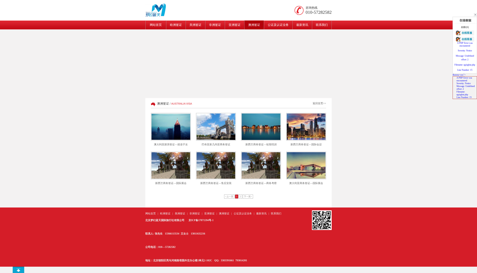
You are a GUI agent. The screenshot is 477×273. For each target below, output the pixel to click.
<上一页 (229, 196)
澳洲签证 (254, 24)
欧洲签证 (176, 24)
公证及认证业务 (278, 24)
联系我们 (322, 24)
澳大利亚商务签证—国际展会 (306, 183)
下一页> (248, 196)
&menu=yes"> (464, 86)
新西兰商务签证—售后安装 (216, 183)
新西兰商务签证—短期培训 (261, 144)
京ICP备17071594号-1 (201, 220)
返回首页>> (319, 103)
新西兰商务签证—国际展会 (171, 183)
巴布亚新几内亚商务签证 (216, 144)
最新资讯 (302, 24)
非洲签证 (215, 24)
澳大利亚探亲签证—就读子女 (171, 144)
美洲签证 (195, 24)
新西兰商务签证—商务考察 (261, 183)
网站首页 (156, 24)
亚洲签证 (235, 24)
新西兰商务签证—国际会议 (306, 144)
